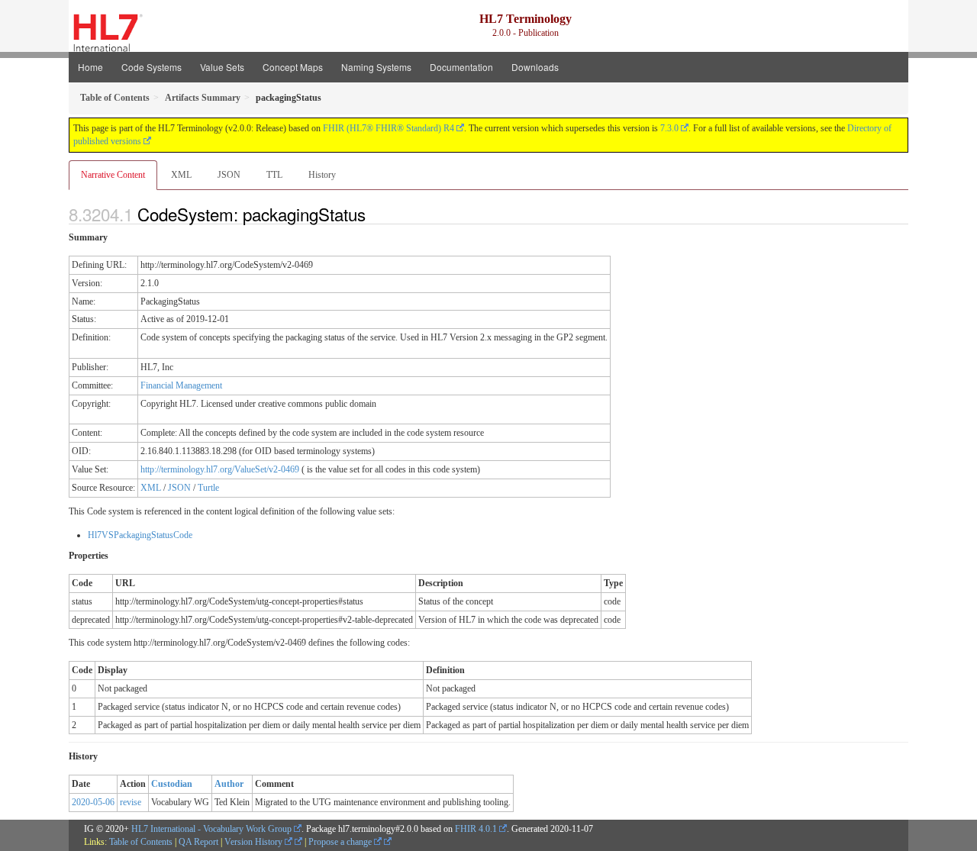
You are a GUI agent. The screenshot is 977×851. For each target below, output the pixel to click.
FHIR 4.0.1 (476, 829)
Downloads (535, 66)
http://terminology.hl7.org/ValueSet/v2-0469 (219, 469)
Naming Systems (376, 66)
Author (228, 783)
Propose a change (341, 841)
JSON (229, 174)
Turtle (208, 487)
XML (181, 174)
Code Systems (151, 66)
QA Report (198, 841)
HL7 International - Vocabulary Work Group (211, 829)
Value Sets (222, 66)
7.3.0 (669, 128)
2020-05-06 (93, 802)
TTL (274, 174)
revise (130, 802)
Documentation (461, 66)
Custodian (171, 783)
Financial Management (181, 385)
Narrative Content (113, 174)
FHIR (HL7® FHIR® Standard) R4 (388, 128)
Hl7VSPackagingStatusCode (140, 535)
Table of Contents (141, 841)
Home (90, 66)
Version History (254, 841)
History (322, 174)
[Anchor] (374, 213)
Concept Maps (293, 66)
